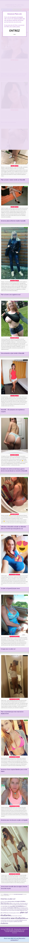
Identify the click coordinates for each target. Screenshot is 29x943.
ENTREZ (14, 30)
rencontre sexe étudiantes (13, 918)
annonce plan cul (12, 901)
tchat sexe (6, 894)
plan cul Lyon (25, 907)
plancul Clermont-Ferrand (10, 904)
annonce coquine (4, 901)
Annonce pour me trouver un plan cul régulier (14, 820)
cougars (18, 901)
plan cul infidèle (7, 907)
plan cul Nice (20, 910)
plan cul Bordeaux (21, 903)
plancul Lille (20, 907)
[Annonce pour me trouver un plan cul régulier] (14, 792)
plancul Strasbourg (10, 912)
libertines (4, 903)
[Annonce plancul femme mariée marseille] (14, 196)
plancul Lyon (3, 909)
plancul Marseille (8, 909)
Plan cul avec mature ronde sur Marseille (13, 180)
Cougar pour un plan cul (8, 649)
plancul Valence (17, 912)
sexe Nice (15, 921)
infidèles (22, 901)
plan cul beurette (14, 903)
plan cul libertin (14, 907)
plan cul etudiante (17, 906)
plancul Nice (14, 910)
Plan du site (14, 932)
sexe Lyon (25, 920)
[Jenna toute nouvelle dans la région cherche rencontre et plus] (14, 849)
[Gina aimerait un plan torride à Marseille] (14, 319)
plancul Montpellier (22, 909)
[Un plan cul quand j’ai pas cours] (14, 554)
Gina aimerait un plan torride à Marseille (12, 353)
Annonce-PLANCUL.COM (7, 929)
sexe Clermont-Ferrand (11, 920)
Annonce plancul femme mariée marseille (13, 221)
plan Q (12, 915)
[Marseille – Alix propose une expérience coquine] (14, 377)
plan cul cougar (8, 906)
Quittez (14, 34)
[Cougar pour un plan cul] (14, 615)
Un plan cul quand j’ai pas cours (10, 588)
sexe (27, 918)
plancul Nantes (9, 910)
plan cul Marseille (15, 909)
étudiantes (4, 923)
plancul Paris (25, 910)
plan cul (9, 903)
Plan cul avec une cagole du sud (10, 294)
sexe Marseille (3, 921)
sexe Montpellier (10, 921)
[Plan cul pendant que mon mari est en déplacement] (14, 676)
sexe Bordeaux (4, 920)
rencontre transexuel (18, 894)
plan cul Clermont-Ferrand (20, 904)
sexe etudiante (19, 920)
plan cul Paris (4, 912)
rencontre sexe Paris (18, 915)
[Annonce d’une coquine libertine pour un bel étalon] (14, 738)
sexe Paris (19, 921)
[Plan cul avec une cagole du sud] (14, 253)
